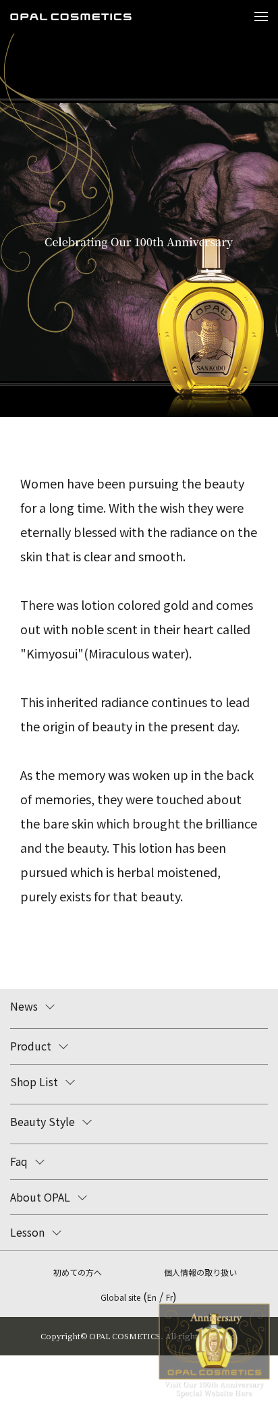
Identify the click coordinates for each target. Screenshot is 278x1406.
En (152, 1297)
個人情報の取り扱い (200, 1272)
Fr (169, 1297)
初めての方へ (77, 1272)
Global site (120, 1297)
